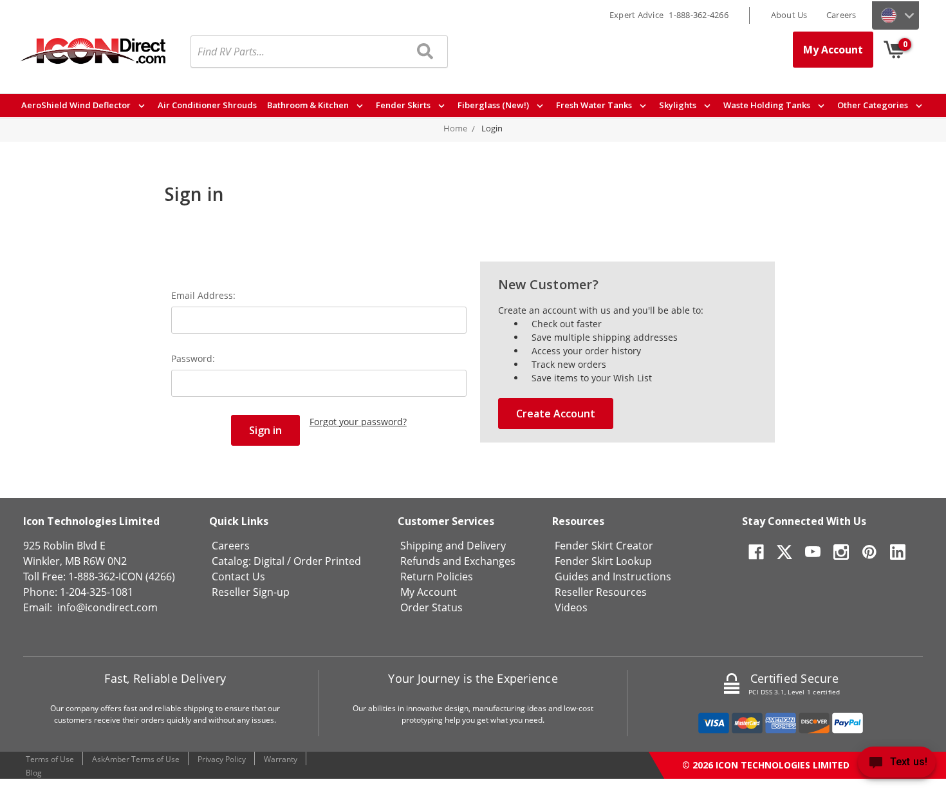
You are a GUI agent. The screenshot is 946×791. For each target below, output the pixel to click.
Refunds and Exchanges (457, 561)
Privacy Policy (222, 759)
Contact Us (238, 576)
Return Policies (436, 576)
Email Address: (203, 295)
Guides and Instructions (613, 576)
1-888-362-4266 (698, 15)
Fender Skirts (404, 105)
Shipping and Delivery (453, 545)
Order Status (431, 607)
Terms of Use (50, 759)
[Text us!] (897, 765)
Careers (841, 15)
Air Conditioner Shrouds (207, 105)
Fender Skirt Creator (604, 545)
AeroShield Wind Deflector (77, 105)
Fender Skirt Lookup (603, 561)
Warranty (280, 759)
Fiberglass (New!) (494, 105)
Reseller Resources (601, 592)
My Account (833, 50)
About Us (789, 15)
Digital (269, 561)
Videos (571, 607)
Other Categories (873, 105)
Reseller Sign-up (251, 592)
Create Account (555, 413)
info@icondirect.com (107, 607)
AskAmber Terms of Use (136, 759)
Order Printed (327, 561)
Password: (193, 358)
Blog (34, 772)
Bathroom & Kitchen (309, 105)
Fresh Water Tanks (595, 105)
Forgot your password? (358, 421)
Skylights (678, 105)
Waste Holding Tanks (767, 105)
